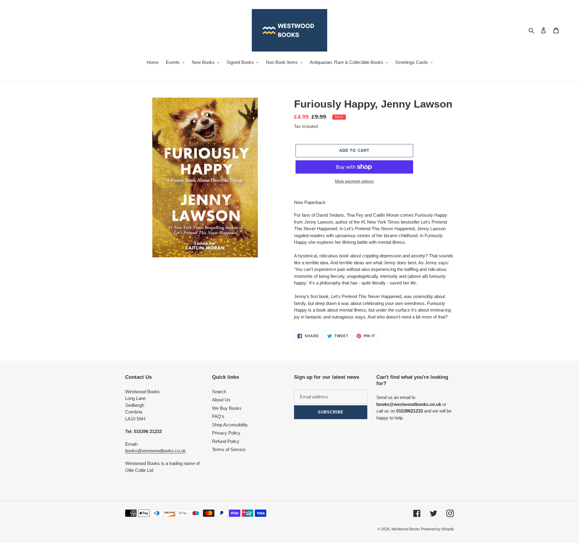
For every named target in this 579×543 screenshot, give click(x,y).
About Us (221, 399)
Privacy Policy (226, 432)
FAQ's (218, 416)
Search (219, 391)
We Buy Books (227, 408)
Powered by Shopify (437, 529)
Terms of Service (228, 449)
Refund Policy (225, 441)
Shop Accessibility (230, 424)
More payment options (354, 181)
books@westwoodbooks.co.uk (155, 450)
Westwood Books (405, 529)
